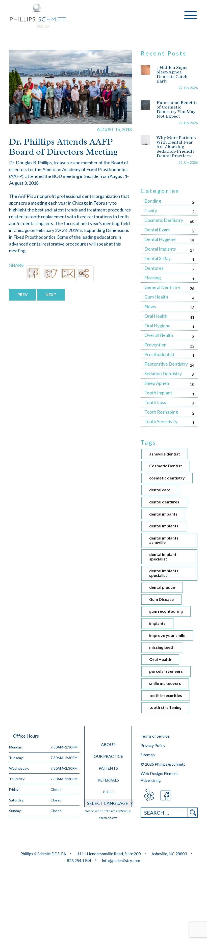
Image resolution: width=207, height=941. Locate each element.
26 (192, 288)
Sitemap (148, 754)
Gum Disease (161, 599)
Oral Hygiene (157, 325)
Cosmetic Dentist (165, 465)
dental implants (163, 525)
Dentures (154, 268)
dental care (159, 489)
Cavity (150, 210)
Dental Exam (157, 229)
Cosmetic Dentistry (163, 220)
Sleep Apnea (156, 383)
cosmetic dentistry (167, 477)
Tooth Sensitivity (160, 421)
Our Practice (108, 756)
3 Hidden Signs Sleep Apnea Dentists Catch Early (172, 74)
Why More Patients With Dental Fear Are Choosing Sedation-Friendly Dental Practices (176, 146)
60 (192, 221)
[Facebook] (34, 273)
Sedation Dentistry (163, 373)
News (150, 306)
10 (192, 384)
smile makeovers (165, 683)
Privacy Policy (153, 745)
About (108, 744)
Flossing (152, 277)
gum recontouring (166, 611)
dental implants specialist (163, 573)
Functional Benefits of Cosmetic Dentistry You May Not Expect (177, 109)
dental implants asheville (163, 540)
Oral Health (155, 316)
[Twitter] (51, 273)
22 (192, 346)
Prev (22, 294)
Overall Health (158, 335)
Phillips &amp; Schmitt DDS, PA (38, 16)
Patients (108, 768)
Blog (108, 791)
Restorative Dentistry (166, 364)
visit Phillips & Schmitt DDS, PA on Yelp (149, 795)
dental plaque (162, 587)
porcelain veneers (166, 671)
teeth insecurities (165, 695)
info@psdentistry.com (121, 860)
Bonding (152, 201)
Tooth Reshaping (161, 412)
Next (50, 294)
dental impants (163, 514)
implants (157, 623)
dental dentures (164, 501)
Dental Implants (160, 249)
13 (192, 307)
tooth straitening (165, 707)
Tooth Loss (155, 402)
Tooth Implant (158, 392)
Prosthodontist (159, 354)
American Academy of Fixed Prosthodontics (85, 169)
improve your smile (167, 635)
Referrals (108, 779)
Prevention (155, 344)
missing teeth (161, 647)
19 (192, 240)
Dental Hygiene (160, 239)
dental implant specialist (162, 556)
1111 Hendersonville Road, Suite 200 (109, 853)
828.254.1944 (79, 860)
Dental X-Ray (157, 258)
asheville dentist (164, 453)
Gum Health (156, 297)
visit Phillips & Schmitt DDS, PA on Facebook (166, 795)
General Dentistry (162, 287)
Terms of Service (155, 736)
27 (192, 250)
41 (192, 317)
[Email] (68, 273)
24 (192, 365)
